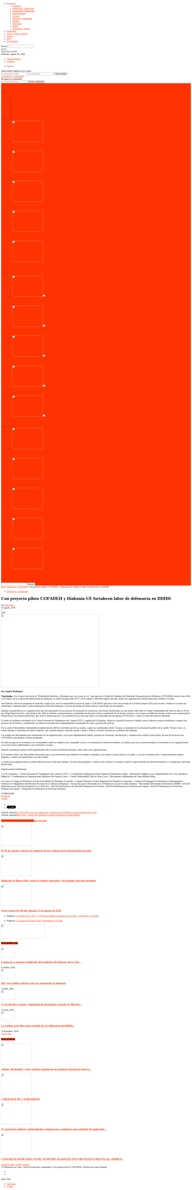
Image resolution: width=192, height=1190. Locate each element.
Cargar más (6, 1034)
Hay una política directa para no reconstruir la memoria (33, 983)
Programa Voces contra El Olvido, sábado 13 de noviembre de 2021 (51, 513)
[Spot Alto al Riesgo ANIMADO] (31, 326)
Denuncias (11, 31)
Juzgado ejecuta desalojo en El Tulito (33, 236)
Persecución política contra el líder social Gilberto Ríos (43, 206)
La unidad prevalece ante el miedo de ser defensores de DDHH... (38, 1025)
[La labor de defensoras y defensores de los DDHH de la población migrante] (31, 356)
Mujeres (16, 21)
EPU (9, 39)
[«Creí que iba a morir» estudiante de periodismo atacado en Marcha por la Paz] (8, 999)
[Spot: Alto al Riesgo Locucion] (31, 296)
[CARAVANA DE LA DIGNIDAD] (16, 1094)
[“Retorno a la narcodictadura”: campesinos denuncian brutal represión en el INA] (27, 141)
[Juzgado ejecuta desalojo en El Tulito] (27, 231)
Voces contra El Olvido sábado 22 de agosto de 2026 (31, 910)
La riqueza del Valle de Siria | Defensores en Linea (38, 921)
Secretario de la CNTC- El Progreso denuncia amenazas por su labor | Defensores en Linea (56, 916)
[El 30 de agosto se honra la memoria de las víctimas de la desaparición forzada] (16, 845)
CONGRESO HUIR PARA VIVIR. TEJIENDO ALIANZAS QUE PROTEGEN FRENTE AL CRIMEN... (62, 1159)
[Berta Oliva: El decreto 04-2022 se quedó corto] (27, 478)
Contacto (11, 61)
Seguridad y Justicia (21, 29)
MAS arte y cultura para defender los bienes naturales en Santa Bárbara (48, 815)
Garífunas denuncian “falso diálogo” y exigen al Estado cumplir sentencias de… (58, 176)
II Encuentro (12, 41)
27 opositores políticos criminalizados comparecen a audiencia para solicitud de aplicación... (53, 1129)
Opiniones (17, 23)
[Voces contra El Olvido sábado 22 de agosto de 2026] (16, 905)
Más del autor (40, 820)
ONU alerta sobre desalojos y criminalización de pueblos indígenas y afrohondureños (61, 453)
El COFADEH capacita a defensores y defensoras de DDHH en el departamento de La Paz (56, 812)
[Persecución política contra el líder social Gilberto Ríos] (27, 201)
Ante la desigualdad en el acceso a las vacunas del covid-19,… (47, 573)
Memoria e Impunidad (22, 18)
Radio (15, 26)
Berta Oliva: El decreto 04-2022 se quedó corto (39, 483)
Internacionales (19, 13)
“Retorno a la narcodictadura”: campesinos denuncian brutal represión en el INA (59, 146)
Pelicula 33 (18, 421)
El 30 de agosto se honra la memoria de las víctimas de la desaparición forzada (46, 850)
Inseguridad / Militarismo (23, 11)
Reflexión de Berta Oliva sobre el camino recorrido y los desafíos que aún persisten (48, 880)
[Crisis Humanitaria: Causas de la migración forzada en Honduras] (31, 386)
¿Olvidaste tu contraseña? (12, 76)
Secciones (11, 3)
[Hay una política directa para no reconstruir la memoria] (8, 978)
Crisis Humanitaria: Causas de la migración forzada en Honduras (50, 391)
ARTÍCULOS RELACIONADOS (17, 820)
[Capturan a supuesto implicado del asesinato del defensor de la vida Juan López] (8, 956)
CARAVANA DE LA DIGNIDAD (20, 1099)
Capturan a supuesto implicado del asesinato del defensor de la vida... (41, 962)
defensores (9, 605)
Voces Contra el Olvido (17, 34)
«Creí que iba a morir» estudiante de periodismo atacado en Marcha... (41, 1004)
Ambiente (16, 6)
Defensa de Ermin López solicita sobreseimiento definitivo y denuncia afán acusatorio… (62, 266)
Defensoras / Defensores (23, 8)
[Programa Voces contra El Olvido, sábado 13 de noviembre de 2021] (27, 508)
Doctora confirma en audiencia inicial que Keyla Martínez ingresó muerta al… (57, 543)
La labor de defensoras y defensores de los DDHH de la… (45, 361)
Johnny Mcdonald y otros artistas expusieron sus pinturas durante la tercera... (46, 1069)
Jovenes (15, 16)
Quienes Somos (14, 59)
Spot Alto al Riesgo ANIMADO (30, 331)
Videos (10, 36)
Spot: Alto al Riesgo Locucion (29, 301)
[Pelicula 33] (31, 416)
